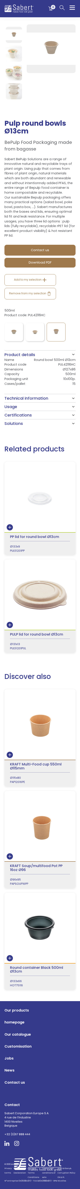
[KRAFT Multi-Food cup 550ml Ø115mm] (40, 737)
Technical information (26, 398)
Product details (19, 354)
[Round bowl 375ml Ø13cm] (35, 332)
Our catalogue (17, 1034)
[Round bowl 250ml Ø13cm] (13, 332)
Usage (10, 406)
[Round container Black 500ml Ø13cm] (40, 941)
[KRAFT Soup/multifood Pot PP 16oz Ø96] (40, 839)
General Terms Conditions (33, 1173)
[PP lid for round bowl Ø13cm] (40, 508)
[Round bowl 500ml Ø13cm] (56, 332)
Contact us (14, 1082)
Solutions (13, 423)
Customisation (18, 1046)
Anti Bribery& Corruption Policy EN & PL (66, 1173)
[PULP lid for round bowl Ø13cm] (40, 606)
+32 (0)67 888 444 (17, 1134)
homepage (14, 1022)
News (9, 1070)
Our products (16, 1010)
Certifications (18, 415)
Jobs (9, 1058)
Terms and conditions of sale (48, 1173)
